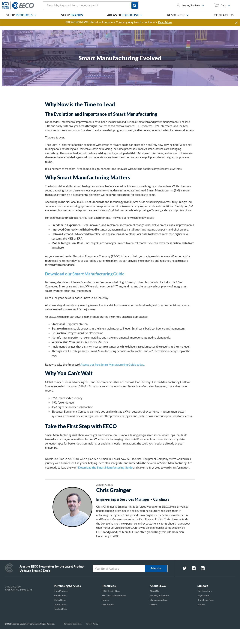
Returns (201, 604)
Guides (105, 600)
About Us (154, 591)
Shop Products (61, 591)
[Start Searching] (135, 5)
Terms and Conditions (73, 624)
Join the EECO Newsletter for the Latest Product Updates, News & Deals (52, 568)
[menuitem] (22, 15)
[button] (236, 23)
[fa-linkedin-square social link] (205, 568)
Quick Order (60, 600)
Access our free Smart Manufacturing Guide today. (112, 364)
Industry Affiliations (159, 595)
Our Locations (204, 591)
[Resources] (187, 15)
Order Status (60, 604)
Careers (153, 604)
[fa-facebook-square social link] (196, 568)
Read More (165, 22)
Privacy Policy (92, 624)
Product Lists (60, 609)
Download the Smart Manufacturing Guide (105, 467)
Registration (203, 595)
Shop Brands (60, 595)
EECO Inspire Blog (111, 591)
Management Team (159, 600)
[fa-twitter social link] (187, 568)
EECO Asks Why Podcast (114, 595)
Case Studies (108, 604)
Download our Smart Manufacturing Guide (84, 273)
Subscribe (156, 568)
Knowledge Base (205, 600)
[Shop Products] (35, 15)
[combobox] (91, 5)
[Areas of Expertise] (141, 15)
